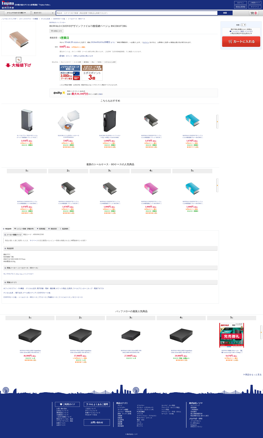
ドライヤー (140, 405)
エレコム (19, 274)
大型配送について (62, 415)
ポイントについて (91, 410)
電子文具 (18, 293)
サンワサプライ (9, 274)
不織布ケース (53, 297)
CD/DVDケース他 (59, 19)
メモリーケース (77, 297)
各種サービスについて (92, 412)
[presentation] (6, 228)
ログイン (240, 3)
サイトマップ (195, 405)
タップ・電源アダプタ (95, 288)
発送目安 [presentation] (54, 229)
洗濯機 (120, 422)
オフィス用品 (61, 288)
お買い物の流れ (61, 408)
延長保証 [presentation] (42, 229)
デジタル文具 (45, 19)
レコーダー (121, 407)
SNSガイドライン (196, 426)
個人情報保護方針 (197, 413)
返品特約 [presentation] (65, 229)
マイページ (255, 7)
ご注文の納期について (64, 417)
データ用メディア (29, 293)
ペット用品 (165, 409)
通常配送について (62, 412)
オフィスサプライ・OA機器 (28, 19)
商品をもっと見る (253, 374)
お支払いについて (62, 410)
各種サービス (60, 423)
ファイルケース (64, 297)
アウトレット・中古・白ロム (171, 411)
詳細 (100, 94)
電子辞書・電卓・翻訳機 (46, 288)
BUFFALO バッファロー (57, 22)
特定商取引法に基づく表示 (200, 415)
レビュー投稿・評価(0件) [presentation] (25, 229)
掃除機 (120, 424)
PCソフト (140, 426)
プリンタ (140, 413)
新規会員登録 (240, 7)
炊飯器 (120, 418)
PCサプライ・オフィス (144, 418)
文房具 (69, 288)
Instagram (194, 425)
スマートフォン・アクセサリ (146, 415)
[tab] (7, 228)
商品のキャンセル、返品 (64, 419)
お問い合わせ (97, 422)
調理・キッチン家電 (124, 413)
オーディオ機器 (123, 409)
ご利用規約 (194, 409)
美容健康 (121, 426)
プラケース (42, 297)
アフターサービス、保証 (64, 421)
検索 (225, 13)
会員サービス (60, 425)
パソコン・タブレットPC (145, 409)
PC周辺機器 (141, 411)
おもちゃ (140, 424)
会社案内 (194, 411)
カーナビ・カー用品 (168, 405)
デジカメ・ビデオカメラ (145, 407)
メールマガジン (196, 421)
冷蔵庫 (120, 415)
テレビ (120, 405)
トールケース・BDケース (76, 19)
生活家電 (121, 420)
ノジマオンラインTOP (8, 19)
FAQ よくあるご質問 (98, 404)
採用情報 (194, 407)
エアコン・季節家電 (124, 411)
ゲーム (139, 422)
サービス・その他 (167, 413)
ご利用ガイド (255, 3)
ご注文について (90, 408)
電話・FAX (140, 420)
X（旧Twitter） (196, 423)
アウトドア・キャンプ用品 (170, 407)
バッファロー (29, 274)
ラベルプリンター (79, 288)
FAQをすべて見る (91, 415)
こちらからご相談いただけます (242, 31)
